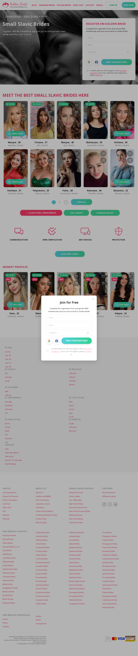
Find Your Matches (76, 341)
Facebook (57, 341)
